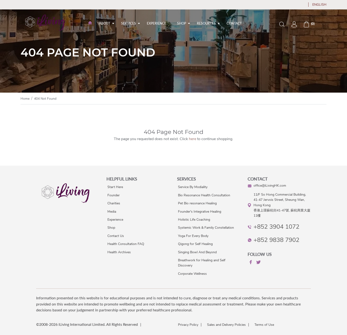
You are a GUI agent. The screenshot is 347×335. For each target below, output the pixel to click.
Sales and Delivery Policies (226, 324)
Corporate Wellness (192, 273)
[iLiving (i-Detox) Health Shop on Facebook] (250, 263)
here (192, 139)
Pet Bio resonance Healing (197, 203)
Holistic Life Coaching (194, 219)
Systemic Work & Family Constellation (206, 227)
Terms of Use (264, 324)
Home (25, 98)
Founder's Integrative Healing (199, 211)
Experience (156, 23)
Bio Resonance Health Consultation (204, 195)
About (104, 23)
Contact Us (115, 236)
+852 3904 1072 (276, 227)
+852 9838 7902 (276, 240)
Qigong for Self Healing (195, 244)
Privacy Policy (188, 324)
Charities (113, 203)
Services (128, 23)
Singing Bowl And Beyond (197, 252)
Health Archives (119, 252)
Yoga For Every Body (193, 236)
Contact (234, 23)
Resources (206, 23)
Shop (181, 23)
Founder (113, 195)
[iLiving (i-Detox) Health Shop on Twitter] (258, 263)
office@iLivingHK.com (270, 185)
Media (111, 211)
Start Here (115, 187)
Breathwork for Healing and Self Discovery (201, 263)
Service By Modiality (192, 187)
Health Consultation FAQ (125, 244)
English (319, 4)
